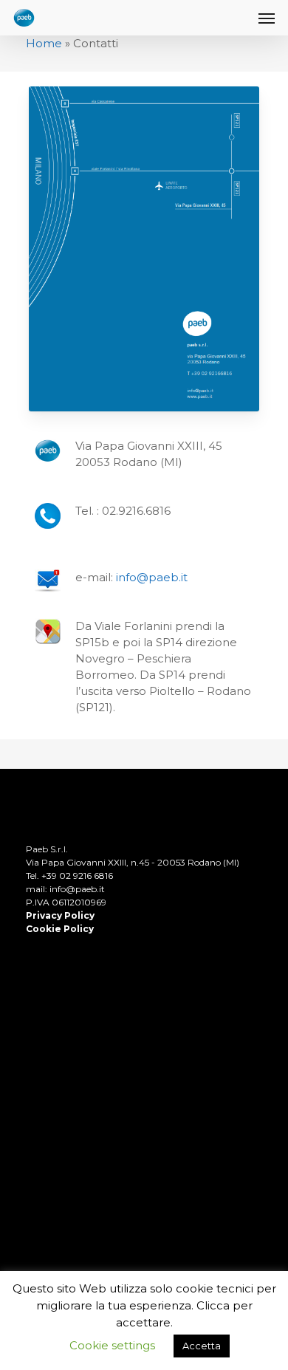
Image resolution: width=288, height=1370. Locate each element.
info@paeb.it (152, 577)
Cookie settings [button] (112, 1345)
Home (44, 43)
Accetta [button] (201, 1346)
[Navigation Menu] (266, 17)
